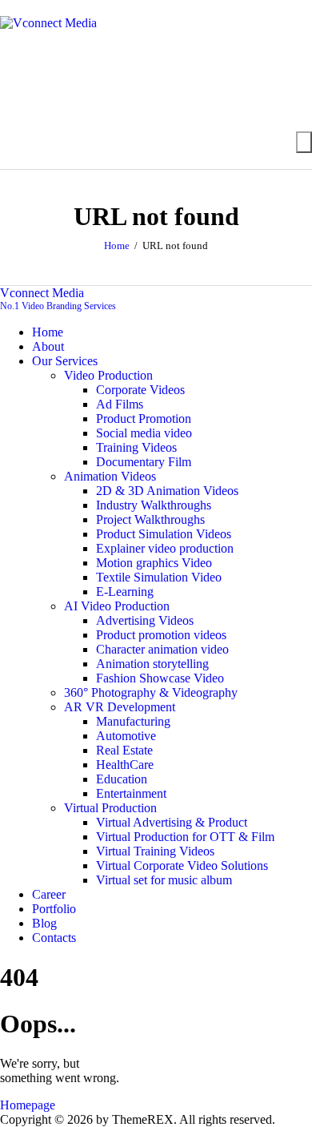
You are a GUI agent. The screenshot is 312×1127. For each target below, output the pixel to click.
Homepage (27, 1105)
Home (117, 245)
